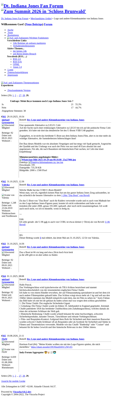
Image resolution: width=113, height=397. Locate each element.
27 (20, 95)
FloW (4, 339)
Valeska (6, 184)
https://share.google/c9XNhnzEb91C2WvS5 (51, 347)
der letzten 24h (20, 51)
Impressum (12, 75)
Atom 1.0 (17, 67)
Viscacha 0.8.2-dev (22, 392)
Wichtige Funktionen (39, 38)
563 (4, 243)
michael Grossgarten (8, 121)
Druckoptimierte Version (18, 90)
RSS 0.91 (17, 61)
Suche (10, 30)
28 (24, 95)
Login (10, 69)
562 (4, 181)
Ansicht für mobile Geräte (13, 381)
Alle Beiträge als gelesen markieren (29, 43)
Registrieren (13, 35)
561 (4, 116)
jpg (61, 162)
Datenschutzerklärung (17, 72)
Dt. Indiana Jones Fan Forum (14, 18)
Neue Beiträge (34, 24)
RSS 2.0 (17, 59)
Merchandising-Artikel (41, 18)
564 (4, 276)
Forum (48, 24)
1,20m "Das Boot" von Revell (75, 195)
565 (4, 335)
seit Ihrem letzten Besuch (24, 54)
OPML (16, 64)
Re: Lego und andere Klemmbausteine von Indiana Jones (55, 120)
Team (10, 32)
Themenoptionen (31, 82)
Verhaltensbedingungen (24, 46)
